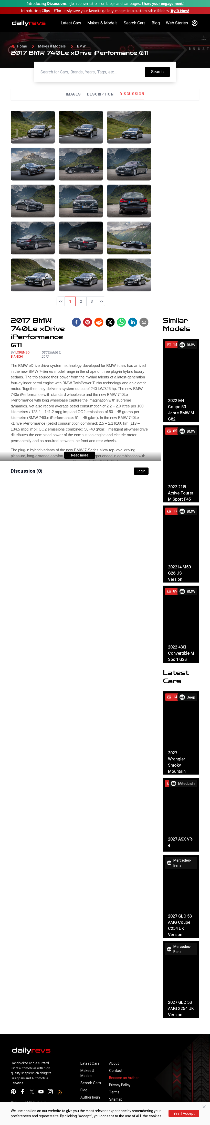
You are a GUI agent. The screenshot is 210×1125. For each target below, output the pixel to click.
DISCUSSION (132, 94)
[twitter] (110, 322)
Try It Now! (180, 10)
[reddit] (98, 322)
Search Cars (134, 23)
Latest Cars (71, 23)
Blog (156, 23)
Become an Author (124, 1078)
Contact (115, 1071)
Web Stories (177, 23)
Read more (79, 455)
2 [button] (81, 301)
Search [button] (160, 71)
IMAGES (73, 94)
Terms (114, 1092)
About (114, 1063)
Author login (90, 1097)
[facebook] (76, 322)
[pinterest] (87, 322)
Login (141, 471)
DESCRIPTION (100, 94)
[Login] (194, 23)
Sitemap (115, 1099)
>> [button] (101, 301)
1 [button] (70, 301)
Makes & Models (102, 23)
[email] (144, 322)
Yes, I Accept (184, 1113)
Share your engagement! (162, 3)
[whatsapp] (121, 322)
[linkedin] (132, 322)
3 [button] (92, 301)
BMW (81, 46)
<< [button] (60, 301)
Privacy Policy (119, 1085)
